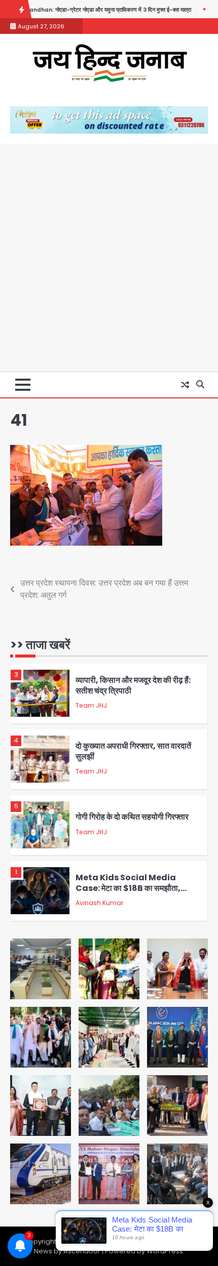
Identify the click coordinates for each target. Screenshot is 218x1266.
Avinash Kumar (99, 903)
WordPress (165, 1251)
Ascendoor (81, 1251)
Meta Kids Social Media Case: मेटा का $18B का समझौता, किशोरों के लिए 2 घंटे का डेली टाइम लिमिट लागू (134, 893)
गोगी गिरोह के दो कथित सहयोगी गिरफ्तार (132, 817)
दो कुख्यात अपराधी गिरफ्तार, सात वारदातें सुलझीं (133, 751)
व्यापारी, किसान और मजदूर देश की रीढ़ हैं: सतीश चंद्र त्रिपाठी (133, 685)
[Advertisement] (109, 257)
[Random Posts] (185, 384)
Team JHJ (91, 705)
